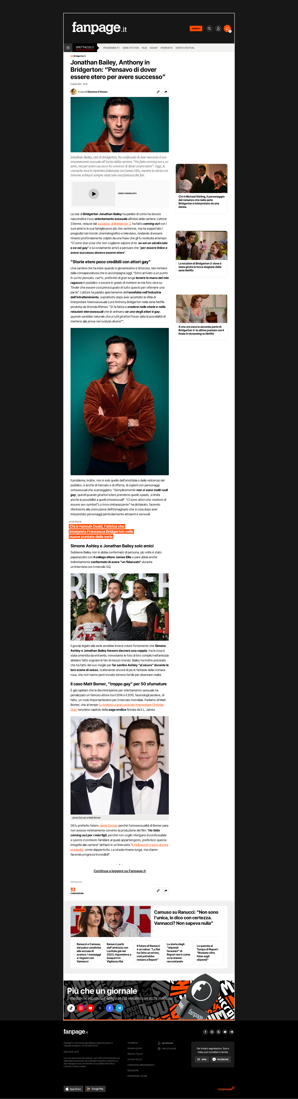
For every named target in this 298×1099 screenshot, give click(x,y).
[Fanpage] (76, 1032)
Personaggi (76, 882)
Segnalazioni (134, 1048)
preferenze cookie (137, 1076)
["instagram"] (81, 1008)
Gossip (154, 47)
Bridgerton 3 (80, 56)
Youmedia (132, 1043)
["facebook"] (110, 1008)
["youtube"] (90, 1008)
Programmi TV (111, 47)
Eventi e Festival (185, 47)
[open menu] (68, 47)
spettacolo (85, 47)
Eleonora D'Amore (97, 91)
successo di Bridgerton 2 (114, 223)
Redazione (132, 1070)
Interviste (167, 47)
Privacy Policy (135, 1054)
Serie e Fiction (131, 47)
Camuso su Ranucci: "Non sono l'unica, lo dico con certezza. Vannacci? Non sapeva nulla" (186, 917)
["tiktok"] (71, 1008)
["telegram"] (119, 1008)
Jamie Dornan (108, 825)
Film (144, 47)
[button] (166, 92)
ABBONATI (196, 28)
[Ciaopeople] (226, 1089)
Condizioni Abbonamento (141, 1065)
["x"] (100, 1008)
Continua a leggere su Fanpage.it (120, 871)
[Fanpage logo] (95, 28)
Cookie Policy (134, 1059)
